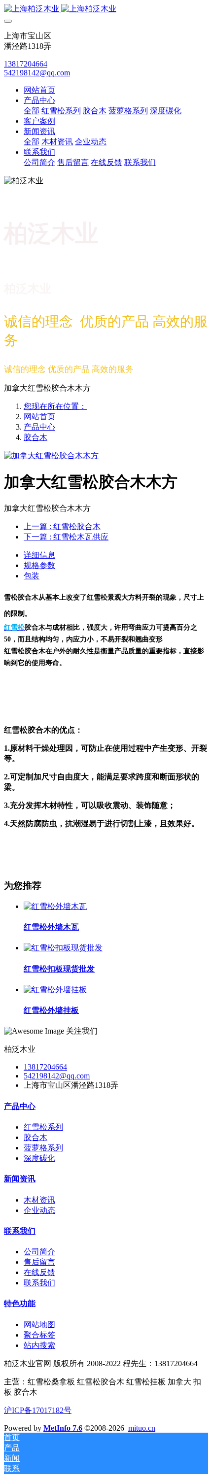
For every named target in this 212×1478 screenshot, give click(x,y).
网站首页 (39, 90)
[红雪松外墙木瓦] (55, 906)
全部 (31, 110)
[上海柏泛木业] (106, 9)
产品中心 (39, 427)
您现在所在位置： (55, 406)
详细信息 (39, 555)
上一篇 (62, 526)
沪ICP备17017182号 (37, 1410)
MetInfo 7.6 (62, 1428)
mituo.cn (141, 1428)
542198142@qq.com (37, 72)
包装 (31, 575)
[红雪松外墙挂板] (55, 989)
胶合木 (35, 437)
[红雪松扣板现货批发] (63, 947)
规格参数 (39, 565)
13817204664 (25, 64)
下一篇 (66, 537)
